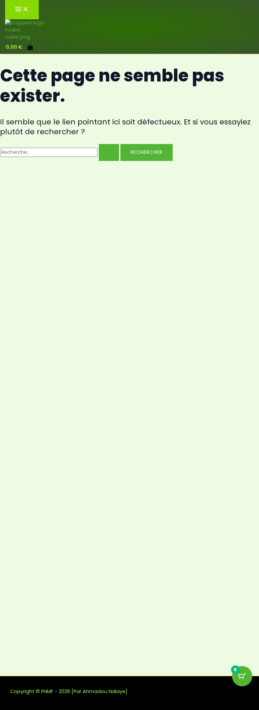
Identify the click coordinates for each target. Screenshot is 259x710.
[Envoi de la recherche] (109, 152)
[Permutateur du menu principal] (22, 9)
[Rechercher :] (60, 152)
